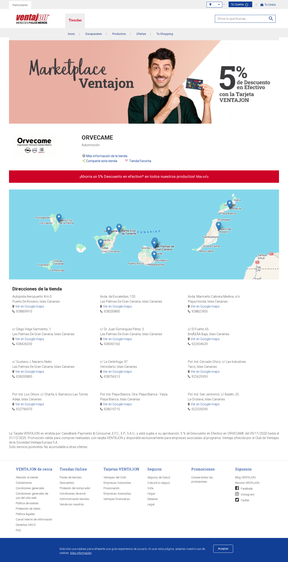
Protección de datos (28, 508)
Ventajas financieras (117, 499)
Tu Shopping (165, 34)
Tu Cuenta (237, 4)
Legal (151, 504)
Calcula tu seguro (158, 482)
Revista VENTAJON (247, 482)
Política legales (25, 514)
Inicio (71, 34)
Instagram (247, 494)
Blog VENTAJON (245, 477)
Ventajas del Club (115, 477)
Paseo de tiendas (71, 477)
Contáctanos (24, 482)
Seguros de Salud (158, 477)
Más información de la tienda (106, 156)
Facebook (246, 488)
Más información (81, 553)
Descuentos (67, 482)
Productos (119, 34)
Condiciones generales (30, 488)
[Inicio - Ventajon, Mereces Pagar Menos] (40, 20)
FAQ (18, 530)
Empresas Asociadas (117, 482)
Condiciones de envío (73, 493)
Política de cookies (27, 503)
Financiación (111, 488)
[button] (218, 226)
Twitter (245, 500)
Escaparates (94, 34)
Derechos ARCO (26, 524)
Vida (150, 488)
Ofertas (141, 34)
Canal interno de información (34, 519)
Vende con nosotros (72, 504)
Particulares (20, 5)
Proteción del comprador (75, 488)
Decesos (152, 499)
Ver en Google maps (29, 306)
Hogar (151, 493)
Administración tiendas (74, 499)
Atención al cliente (27, 477)
